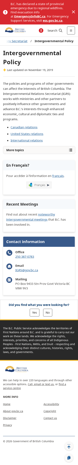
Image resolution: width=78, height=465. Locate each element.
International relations (27, 140)
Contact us (50, 418)
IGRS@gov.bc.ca (26, 270)
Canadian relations (24, 127)
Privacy (7, 425)
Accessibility (51, 404)
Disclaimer (9, 418)
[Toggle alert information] (41, 30)
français (58, 176)
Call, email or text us (41, 384)
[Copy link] (68, 457)
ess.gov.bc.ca (52, 20)
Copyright (50, 411)
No (48, 312)
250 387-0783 (24, 257)
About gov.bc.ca (13, 411)
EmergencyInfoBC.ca (29, 16)
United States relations (27, 134)
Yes (34, 312)
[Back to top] (68, 446)
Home (6, 404)
